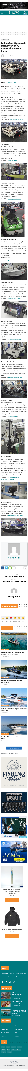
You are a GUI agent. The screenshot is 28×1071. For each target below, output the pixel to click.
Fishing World (9, 56)
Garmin (3, 1049)
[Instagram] (13, 981)
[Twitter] (6, 981)
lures (13, 1049)
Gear (16, 1032)
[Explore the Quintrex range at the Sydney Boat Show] (14, 697)
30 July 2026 (5, 712)
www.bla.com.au (12, 160)
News (2, 1026)
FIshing (19, 1047)
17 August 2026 (16, 1005)
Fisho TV (3, 1036)
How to (17, 1026)
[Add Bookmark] (25, 567)
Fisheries (13, 1047)
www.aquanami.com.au (14, 199)
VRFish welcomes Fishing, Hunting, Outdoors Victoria (17, 994)
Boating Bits (5, 39)
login (6, 753)
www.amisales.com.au (14, 339)
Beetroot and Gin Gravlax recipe (17, 1002)
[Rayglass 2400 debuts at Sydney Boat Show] (14, 725)
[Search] (25, 12)
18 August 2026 (16, 998)
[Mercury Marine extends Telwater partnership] (14, 669)
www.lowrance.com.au (14, 298)
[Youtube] (10, 981)
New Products (5, 1032)
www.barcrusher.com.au (16, 120)
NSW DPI (18, 1049)
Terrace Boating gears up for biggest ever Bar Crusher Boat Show (12, 653)
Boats (3, 1047)
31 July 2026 (5, 684)
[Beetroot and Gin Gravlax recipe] (5, 1004)
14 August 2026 (5, 656)
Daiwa (8, 1047)
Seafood (4, 1052)
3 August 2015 (17, 56)
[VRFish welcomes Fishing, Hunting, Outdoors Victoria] (5, 995)
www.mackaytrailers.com (15, 378)
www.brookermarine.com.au (16, 516)
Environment (18, 1029)
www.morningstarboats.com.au (9, 260)
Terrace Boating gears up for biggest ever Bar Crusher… (19, 1011)
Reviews (17, 1036)
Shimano (10, 1052)
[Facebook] (2, 981)
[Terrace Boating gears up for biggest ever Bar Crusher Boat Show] (14, 641)
